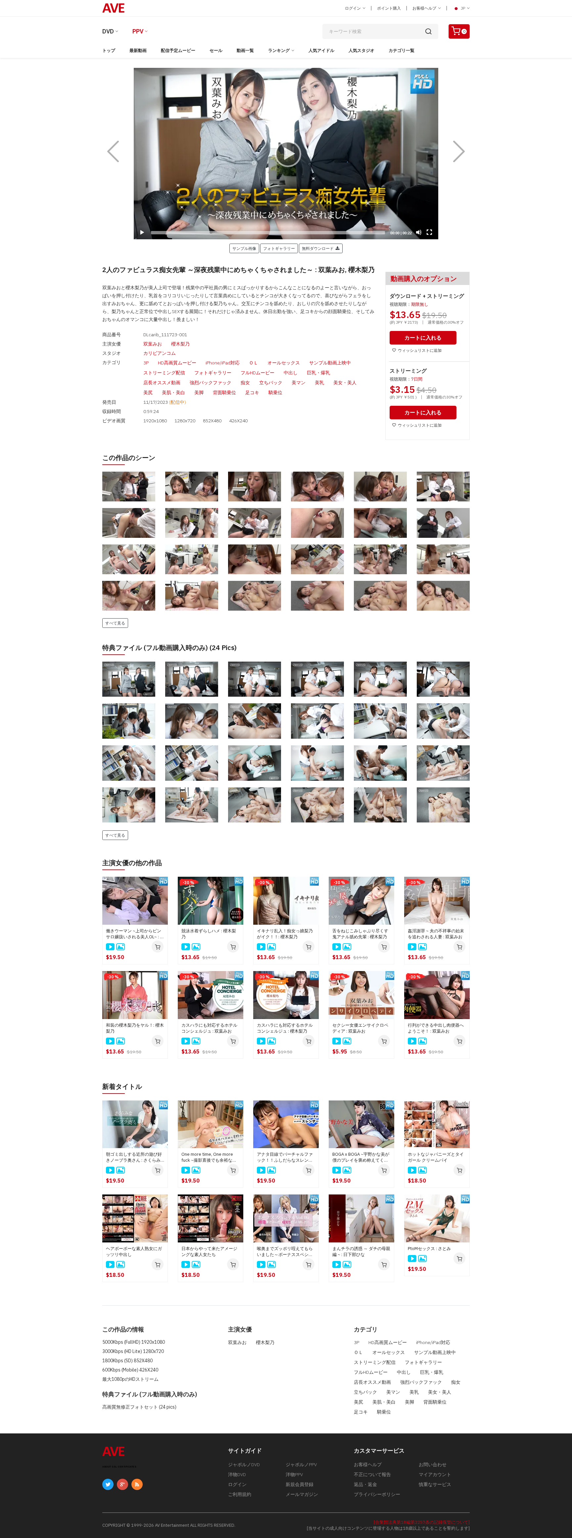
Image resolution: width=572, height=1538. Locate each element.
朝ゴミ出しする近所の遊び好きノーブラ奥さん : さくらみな (134, 1157)
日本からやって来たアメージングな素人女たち (209, 1251)
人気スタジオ (361, 50)
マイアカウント (435, 1474)
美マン (299, 383)
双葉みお (152, 344)
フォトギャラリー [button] (279, 248)
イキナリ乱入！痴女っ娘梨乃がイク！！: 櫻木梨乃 (285, 934)
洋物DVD (237, 1474)
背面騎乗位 (224, 393)
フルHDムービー (257, 373)
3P (146, 363)
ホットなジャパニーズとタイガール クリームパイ (436, 1157)
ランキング (279, 50)
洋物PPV (294, 1474)
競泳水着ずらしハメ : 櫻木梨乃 (208, 934)
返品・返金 (365, 1484)
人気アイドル (321, 50)
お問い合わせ (433, 1465)
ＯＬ (253, 363)
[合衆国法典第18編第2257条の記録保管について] (422, 1522)
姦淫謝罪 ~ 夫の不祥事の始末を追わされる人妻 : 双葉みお (436, 934)
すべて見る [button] (115, 623)
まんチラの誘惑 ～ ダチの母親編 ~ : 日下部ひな (361, 1251)
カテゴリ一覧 (401, 50)
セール (216, 50)
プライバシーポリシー (377, 1494)
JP (463, 8)
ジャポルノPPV (301, 1465)
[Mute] (419, 232)
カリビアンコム (159, 353)
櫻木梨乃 (180, 344)
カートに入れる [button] (423, 337)
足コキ (252, 393)
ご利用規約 (239, 1494)
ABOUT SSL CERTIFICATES (119, 1467)
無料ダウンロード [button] (319, 248)
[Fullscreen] (429, 232)
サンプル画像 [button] (244, 248)
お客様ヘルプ (424, 8)
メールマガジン (302, 1494)
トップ (108, 50)
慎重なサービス (435, 1484)
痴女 (245, 383)
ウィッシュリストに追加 (420, 350)
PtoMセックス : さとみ (429, 1248)
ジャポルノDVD (244, 1465)
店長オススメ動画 (161, 383)
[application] (286, 153)
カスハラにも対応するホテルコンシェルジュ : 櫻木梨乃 (285, 1028)
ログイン (353, 8)
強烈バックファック (210, 383)
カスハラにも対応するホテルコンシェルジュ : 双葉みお (209, 1028)
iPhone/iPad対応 (223, 363)
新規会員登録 (299, 1484)
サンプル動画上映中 (330, 363)
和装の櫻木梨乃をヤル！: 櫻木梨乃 (135, 1028)
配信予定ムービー (178, 50)
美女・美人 (345, 383)
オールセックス (283, 363)
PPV (137, 31)
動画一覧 (245, 50)
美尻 (148, 393)
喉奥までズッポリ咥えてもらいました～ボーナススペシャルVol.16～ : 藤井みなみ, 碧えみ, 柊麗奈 (285, 1252)
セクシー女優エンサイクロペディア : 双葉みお (360, 1028)
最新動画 (138, 50)
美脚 (199, 393)
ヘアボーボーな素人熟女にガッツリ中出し (134, 1251)
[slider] (268, 232)
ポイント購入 (389, 8)
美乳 (319, 383)
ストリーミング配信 (164, 373)
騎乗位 (275, 393)
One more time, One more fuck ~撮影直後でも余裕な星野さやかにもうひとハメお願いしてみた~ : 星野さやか (209, 1157)
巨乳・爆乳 (318, 373)
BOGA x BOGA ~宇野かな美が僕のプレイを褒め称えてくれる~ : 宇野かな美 (360, 1157)
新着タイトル (122, 1086)
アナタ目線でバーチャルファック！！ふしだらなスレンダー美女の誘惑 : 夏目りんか (285, 1157)
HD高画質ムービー (177, 363)
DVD (108, 31)
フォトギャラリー (212, 373)
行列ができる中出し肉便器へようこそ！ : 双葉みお (436, 1028)
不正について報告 (372, 1474)
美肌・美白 (173, 393)
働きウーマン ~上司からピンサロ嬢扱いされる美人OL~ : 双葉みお (135, 934)
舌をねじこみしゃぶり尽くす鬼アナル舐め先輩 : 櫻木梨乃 (360, 934)
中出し (291, 373)
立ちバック (270, 383)
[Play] (286, 153)
